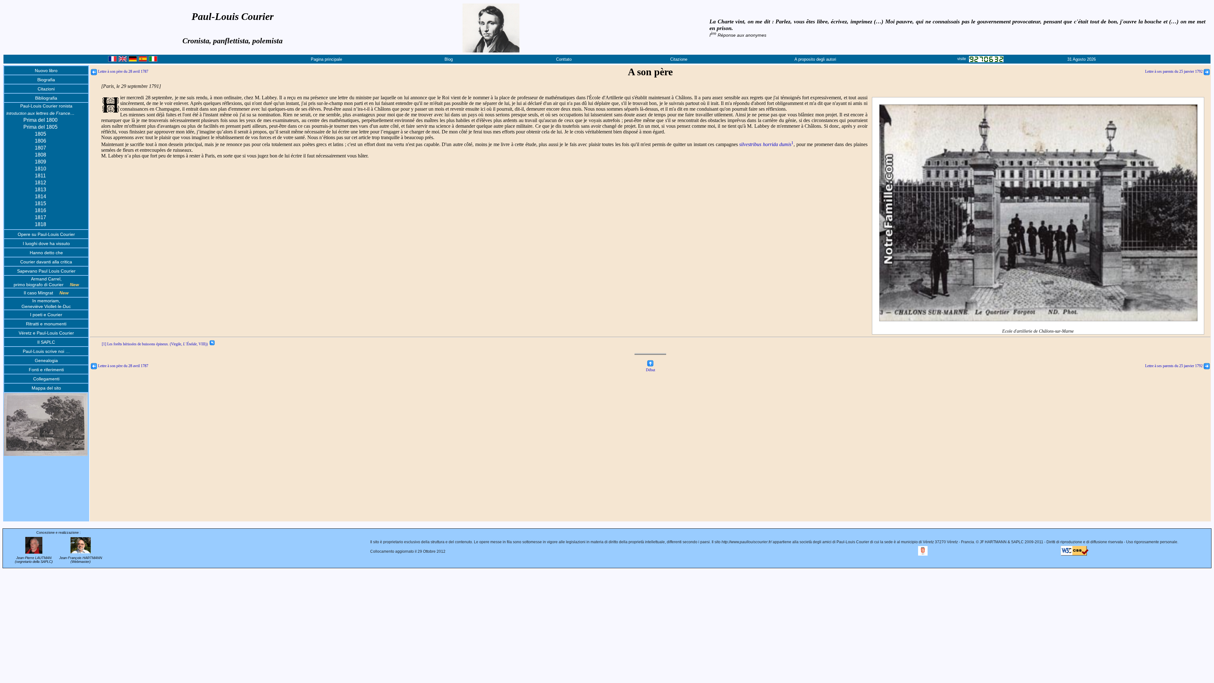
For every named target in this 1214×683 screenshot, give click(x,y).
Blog (449, 59)
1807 (40, 148)
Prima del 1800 (40, 120)
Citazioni (46, 88)
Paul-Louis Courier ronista (46, 105)
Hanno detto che (46, 252)
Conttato (564, 59)
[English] (122, 60)
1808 (40, 154)
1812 (40, 182)
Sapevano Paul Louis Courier (46, 271)
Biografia (46, 79)
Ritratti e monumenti (46, 323)
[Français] (112, 60)
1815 (40, 203)
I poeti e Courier (46, 314)
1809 (40, 161)
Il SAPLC (46, 342)
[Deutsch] (132, 60)
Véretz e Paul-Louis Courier (46, 332)
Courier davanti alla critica (46, 261)
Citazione (678, 59)
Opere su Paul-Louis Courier (46, 234)
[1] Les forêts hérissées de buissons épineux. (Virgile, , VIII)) (156, 344)
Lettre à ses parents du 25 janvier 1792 (1174, 71)
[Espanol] (142, 60)
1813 (40, 189)
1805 (40, 134)
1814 (40, 196)
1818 (40, 224)
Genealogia (46, 360)
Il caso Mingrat (46, 292)
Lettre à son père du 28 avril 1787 (122, 71)
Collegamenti (46, 378)
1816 (40, 210)
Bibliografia (46, 98)
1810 (40, 168)
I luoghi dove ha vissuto (46, 243)
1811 (40, 175)
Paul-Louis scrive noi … (46, 351)
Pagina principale (326, 59)
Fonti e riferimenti (46, 369)
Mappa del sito (46, 388)
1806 (40, 141)
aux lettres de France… (40, 113)
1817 (40, 217)
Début (650, 370)
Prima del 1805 (40, 127)
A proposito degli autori (815, 59)
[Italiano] (153, 60)
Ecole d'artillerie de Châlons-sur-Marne (1038, 331)
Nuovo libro (46, 70)
